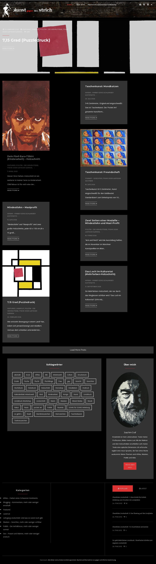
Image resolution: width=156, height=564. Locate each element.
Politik (49, 407)
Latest (144, 488)
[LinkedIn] (148, 4)
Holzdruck (32, 388)
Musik (90, 401)
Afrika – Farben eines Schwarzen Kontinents (20, 498)
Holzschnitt (45, 388)
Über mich (80, 5)
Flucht (36, 381)
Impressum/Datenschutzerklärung (102, 5)
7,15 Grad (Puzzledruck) (26, 40)
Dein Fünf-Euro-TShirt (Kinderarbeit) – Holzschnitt (23, 157)
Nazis (26, 407)
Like (28, 32)
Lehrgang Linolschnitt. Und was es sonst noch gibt (23, 518)
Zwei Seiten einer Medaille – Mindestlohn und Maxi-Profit (102, 222)
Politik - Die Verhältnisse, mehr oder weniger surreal (22, 311)
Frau (60, 381)
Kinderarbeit (53, 394)
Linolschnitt (40, 401)
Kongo (65, 394)
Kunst (69, 5)
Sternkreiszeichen (43, 414)
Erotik (16, 381)
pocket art (38, 407)
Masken (64, 401)
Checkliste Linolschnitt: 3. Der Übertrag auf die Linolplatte (132, 513)
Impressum (43, 560)
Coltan (69, 375)
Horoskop (59, 388)
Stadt (29, 414)
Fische (26, 381)
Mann (53, 401)
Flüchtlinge (49, 381)
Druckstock (82, 375)
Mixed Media (77, 401)
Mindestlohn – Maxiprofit (22, 207)
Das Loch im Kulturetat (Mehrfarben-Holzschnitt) (100, 273)
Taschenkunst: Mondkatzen (102, 86)
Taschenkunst (76, 414)
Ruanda (60, 407)
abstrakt (17, 375)
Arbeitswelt (57, 375)
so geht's (17, 414)
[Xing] (151, 4)
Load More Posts (78, 350)
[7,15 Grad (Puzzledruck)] (78, 42)
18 (126, 503)
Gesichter (90, 381)
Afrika (37, 375)
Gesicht (78, 381)
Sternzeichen (60, 414)
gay (68, 381)
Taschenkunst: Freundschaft (102, 172)
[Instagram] (144, 4)
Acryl (28, 375)
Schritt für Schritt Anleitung (79, 407)
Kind (41, 394)
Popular (123, 488)
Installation (72, 388)
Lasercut (35, 29)
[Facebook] (140, 4)
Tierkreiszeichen (20, 420)
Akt (46, 375)
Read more (7, 48)
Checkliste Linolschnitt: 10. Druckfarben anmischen (130, 527)
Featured (27, 29)
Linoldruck (87, 394)
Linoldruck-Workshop (22, 401)
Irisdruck (86, 388)
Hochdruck (18, 388)
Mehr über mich (130, 466)
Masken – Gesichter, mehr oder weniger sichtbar (22, 522)
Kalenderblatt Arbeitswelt (24, 394)
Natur (16, 407)
